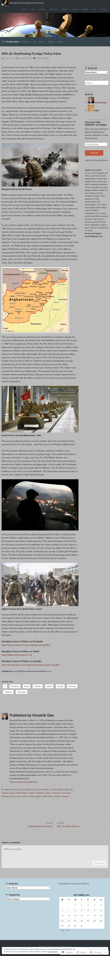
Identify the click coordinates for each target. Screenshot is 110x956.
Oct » (68, 930)
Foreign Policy (21, 793)
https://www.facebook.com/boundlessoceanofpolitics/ (26, 644)
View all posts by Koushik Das (23, 781)
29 (75, 926)
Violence (65, 796)
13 (62, 915)
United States (47, 796)
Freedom (31, 793)
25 (95, 920)
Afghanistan (9, 789)
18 (95, 915)
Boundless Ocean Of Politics (27, 3)
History (103, 9)
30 (82, 926)
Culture (75, 9)
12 (101, 910)
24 (88, 920)
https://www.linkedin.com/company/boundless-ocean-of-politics (31, 664)
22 (75, 920)
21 (69, 920)
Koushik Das (8, 58)
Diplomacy (69, 789)
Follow (94, 153)
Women (85, 9)
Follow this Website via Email (96, 123)
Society (42, 41)
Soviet (17, 796)
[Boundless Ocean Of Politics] (55, 25)
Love (94, 9)
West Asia (53, 9)
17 (88, 915)
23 (82, 920)
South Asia (66, 793)
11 (95, 910)
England (5, 793)
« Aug (61, 930)
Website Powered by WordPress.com (55, 947)
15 (75, 915)
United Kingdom (35, 796)
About (25, 9)
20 (62, 920)
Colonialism (45, 789)
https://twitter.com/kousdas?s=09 (17, 654)
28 (69, 926)
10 (88, 910)
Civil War (36, 789)
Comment (99, 863)
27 (62, 926)
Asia (33, 9)
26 (101, 920)
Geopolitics (25, 41)
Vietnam (57, 796)
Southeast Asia (8, 796)
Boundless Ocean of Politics (74, 883)
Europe (64, 9)
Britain (29, 789)
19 (101, 915)
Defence (60, 789)
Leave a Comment (42, 58)
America (42, 9)
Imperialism (56, 793)
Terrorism (24, 796)
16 (82, 915)
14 (69, 915)
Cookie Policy (53, 951)
